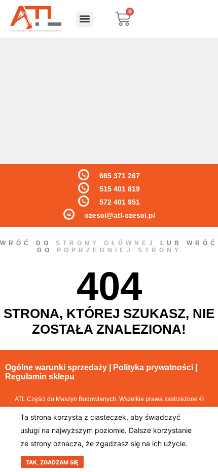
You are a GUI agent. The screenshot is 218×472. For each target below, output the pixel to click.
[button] (84, 19)
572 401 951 (119, 202)
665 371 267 (119, 176)
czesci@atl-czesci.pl (120, 215)
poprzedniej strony (119, 250)
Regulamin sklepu (40, 376)
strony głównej (106, 243)
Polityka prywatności (153, 367)
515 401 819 (119, 189)
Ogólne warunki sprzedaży (56, 367)
